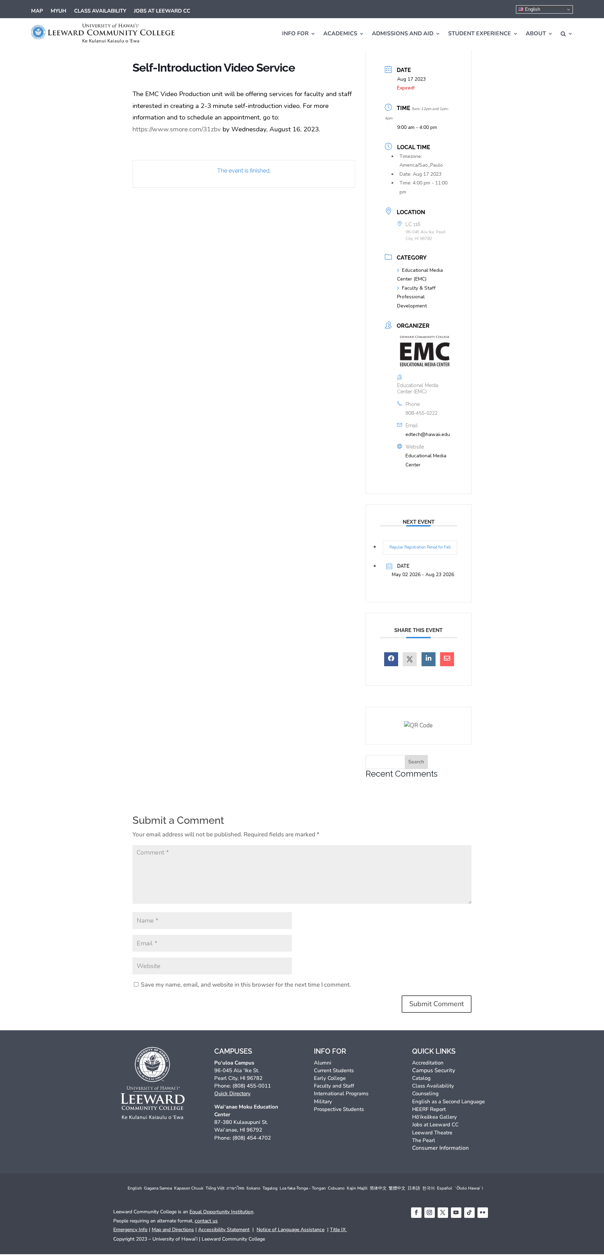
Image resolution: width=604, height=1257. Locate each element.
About (536, 33)
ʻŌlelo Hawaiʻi (468, 1188)
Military (323, 1101)
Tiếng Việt (215, 1188)
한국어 (428, 1188)
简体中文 (378, 1188)
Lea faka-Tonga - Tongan (303, 1188)
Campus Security (433, 1070)
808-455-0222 (421, 413)
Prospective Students (339, 1109)
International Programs (341, 1093)
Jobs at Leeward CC (162, 11)
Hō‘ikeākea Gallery (434, 1116)
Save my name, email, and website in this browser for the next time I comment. (246, 985)
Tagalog (270, 1188)
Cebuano (336, 1188)
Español (444, 1188)
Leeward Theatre (432, 1132)
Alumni (322, 1062)
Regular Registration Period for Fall (420, 547)
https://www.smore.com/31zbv (176, 129)
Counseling (425, 1093)
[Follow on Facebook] (416, 1212)
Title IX (338, 1229)
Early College (330, 1078)
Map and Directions (173, 1229)
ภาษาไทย (235, 1188)
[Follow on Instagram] (429, 1212)
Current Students (334, 1070)
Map (37, 11)
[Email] (447, 659)
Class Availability (100, 11)
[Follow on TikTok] (469, 1212)
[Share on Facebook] (391, 659)
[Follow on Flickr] (482, 1212)
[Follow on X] (443, 1212)
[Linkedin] (429, 659)
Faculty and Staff (334, 1085)
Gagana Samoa (158, 1188)
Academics (340, 33)
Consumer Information (440, 1148)
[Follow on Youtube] (456, 1212)
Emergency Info (130, 1229)
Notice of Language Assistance (290, 1229)
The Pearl (423, 1140)
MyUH (58, 11)
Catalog (421, 1078)
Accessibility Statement (224, 1229)
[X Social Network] (410, 659)
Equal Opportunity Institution (221, 1211)
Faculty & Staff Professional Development (416, 297)
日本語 (414, 1188)
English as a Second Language (448, 1101)
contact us (206, 1221)
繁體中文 (397, 1188)
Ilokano (253, 1188)
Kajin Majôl (357, 1188)
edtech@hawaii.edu (427, 434)
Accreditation (428, 1062)
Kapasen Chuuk (188, 1188)
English (532, 9)
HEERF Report (429, 1109)
